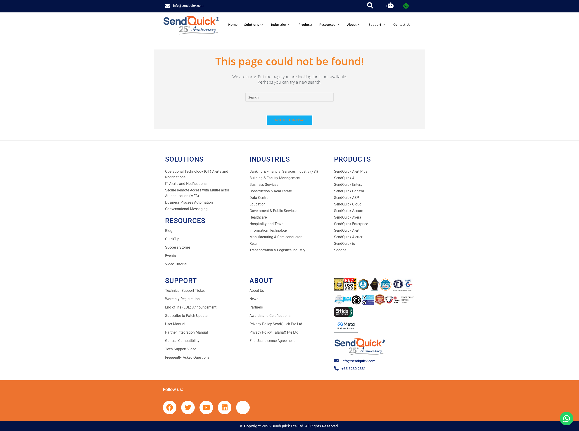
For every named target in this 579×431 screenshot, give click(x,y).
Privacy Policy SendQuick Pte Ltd (275, 324)
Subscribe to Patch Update (186, 315)
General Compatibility (182, 341)
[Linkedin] (224, 407)
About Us (256, 290)
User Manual (175, 324)
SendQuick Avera (347, 217)
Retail (254, 243)
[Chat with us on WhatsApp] (566, 418)
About (352, 24)
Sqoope (340, 250)
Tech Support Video (180, 349)
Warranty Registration (182, 299)
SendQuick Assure (348, 211)
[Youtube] (206, 407)
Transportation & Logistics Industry (277, 250)
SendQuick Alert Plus (350, 171)
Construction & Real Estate (270, 191)
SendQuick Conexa (349, 191)
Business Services (263, 184)
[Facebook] (169, 407)
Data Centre (258, 197)
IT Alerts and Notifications (185, 183)
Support (375, 24)
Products (306, 24)
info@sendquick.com (188, 5)
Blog (168, 230)
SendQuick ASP (346, 197)
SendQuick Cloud (347, 204)
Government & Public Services (273, 211)
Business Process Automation (189, 202)
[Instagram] (243, 407)
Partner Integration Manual (186, 332)
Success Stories (177, 247)
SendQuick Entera (348, 184)
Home (232, 24)
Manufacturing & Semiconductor (275, 237)
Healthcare (258, 217)
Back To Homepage (289, 120)
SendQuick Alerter (348, 237)
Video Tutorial (176, 264)
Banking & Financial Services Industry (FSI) (283, 171)
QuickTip (172, 239)
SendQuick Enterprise (351, 224)
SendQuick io (344, 243)
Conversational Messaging (186, 209)
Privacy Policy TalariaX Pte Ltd (273, 332)
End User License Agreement (272, 341)
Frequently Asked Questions (187, 357)
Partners (256, 307)
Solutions (251, 24)
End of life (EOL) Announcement (190, 307)
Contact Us (401, 24)
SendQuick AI (344, 178)
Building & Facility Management (274, 178)
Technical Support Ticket (185, 290)
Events (170, 256)
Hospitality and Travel (266, 224)
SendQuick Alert (346, 230)
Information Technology (268, 230)
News (253, 299)
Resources (327, 24)
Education (257, 204)
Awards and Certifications (269, 315)
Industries (279, 24)
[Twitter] (188, 407)
